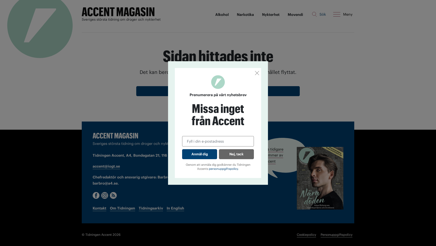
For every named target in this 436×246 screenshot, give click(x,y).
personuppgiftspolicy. (224, 169)
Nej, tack (236, 154)
